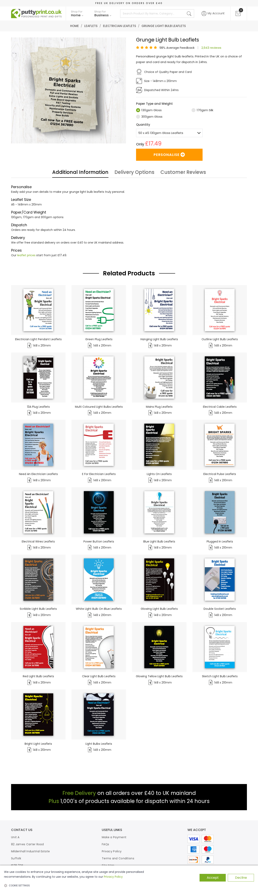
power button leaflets (98, 541)
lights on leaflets (159, 474)
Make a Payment (114, 837)
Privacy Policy (112, 851)
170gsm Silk (205, 110)
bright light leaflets (38, 744)
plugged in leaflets (220, 541)
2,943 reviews (211, 48)
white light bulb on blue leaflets (99, 609)
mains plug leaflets (159, 407)
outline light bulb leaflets (220, 339)
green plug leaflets (98, 339)
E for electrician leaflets (99, 474)
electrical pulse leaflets (219, 474)
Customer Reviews (183, 172)
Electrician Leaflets (119, 26)
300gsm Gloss (151, 116)
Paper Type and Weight (154, 104)
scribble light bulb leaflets (38, 609)
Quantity (143, 124)
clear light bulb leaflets (98, 676)
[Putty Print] (36, 13)
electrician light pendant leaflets (38, 339)
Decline (241, 877)
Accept (213, 877)
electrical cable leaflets (220, 407)
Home (74, 26)
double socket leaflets (220, 609)
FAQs (105, 844)
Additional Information (80, 172)
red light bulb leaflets (38, 676)
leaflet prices (26, 255)
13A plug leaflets (38, 407)
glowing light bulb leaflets (159, 609)
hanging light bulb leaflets (159, 339)
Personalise (167, 154)
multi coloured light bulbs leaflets (99, 407)
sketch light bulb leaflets (220, 676)
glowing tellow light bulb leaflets (159, 676)
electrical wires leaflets (38, 541)
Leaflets (91, 26)
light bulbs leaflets (98, 744)
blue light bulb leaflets (159, 541)
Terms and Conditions (118, 858)
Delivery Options (134, 172)
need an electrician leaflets (38, 474)
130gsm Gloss (151, 110)
